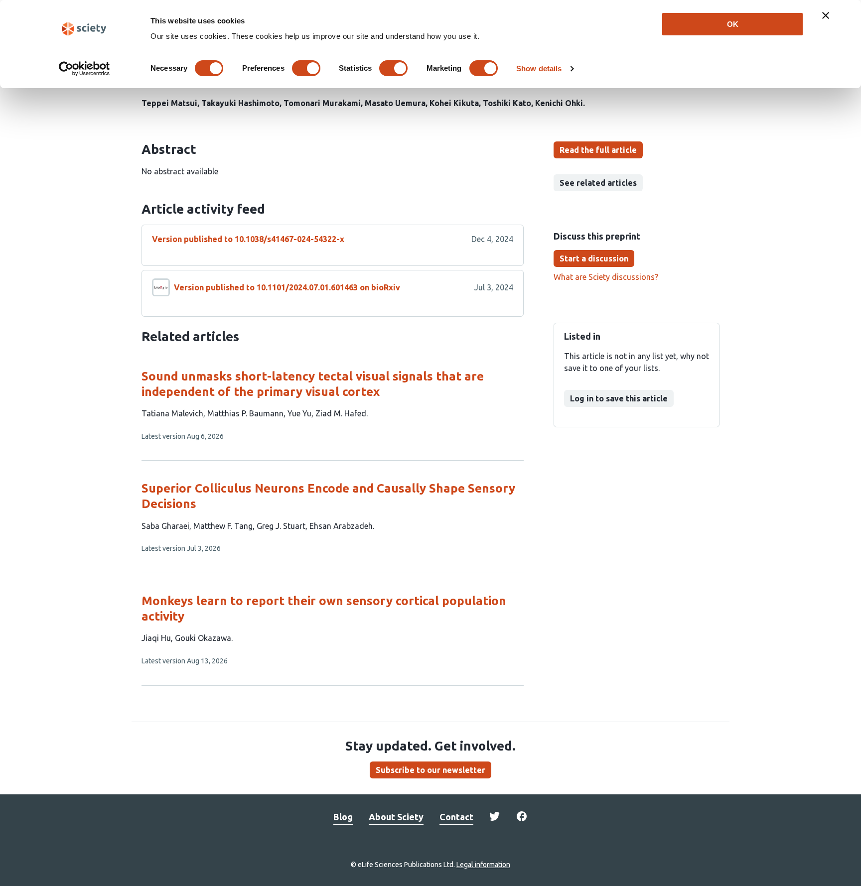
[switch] (306, 68)
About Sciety (396, 817)
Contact (456, 817)
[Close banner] (825, 15)
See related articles (598, 182)
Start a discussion (594, 258)
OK (732, 24)
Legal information (483, 865)
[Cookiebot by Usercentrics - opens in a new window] (84, 68)
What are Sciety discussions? (606, 276)
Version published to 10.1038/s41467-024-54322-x (248, 239)
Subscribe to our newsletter (430, 769)
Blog (343, 817)
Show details (539, 68)
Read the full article (598, 149)
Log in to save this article (619, 398)
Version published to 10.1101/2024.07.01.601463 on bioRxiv (287, 287)
